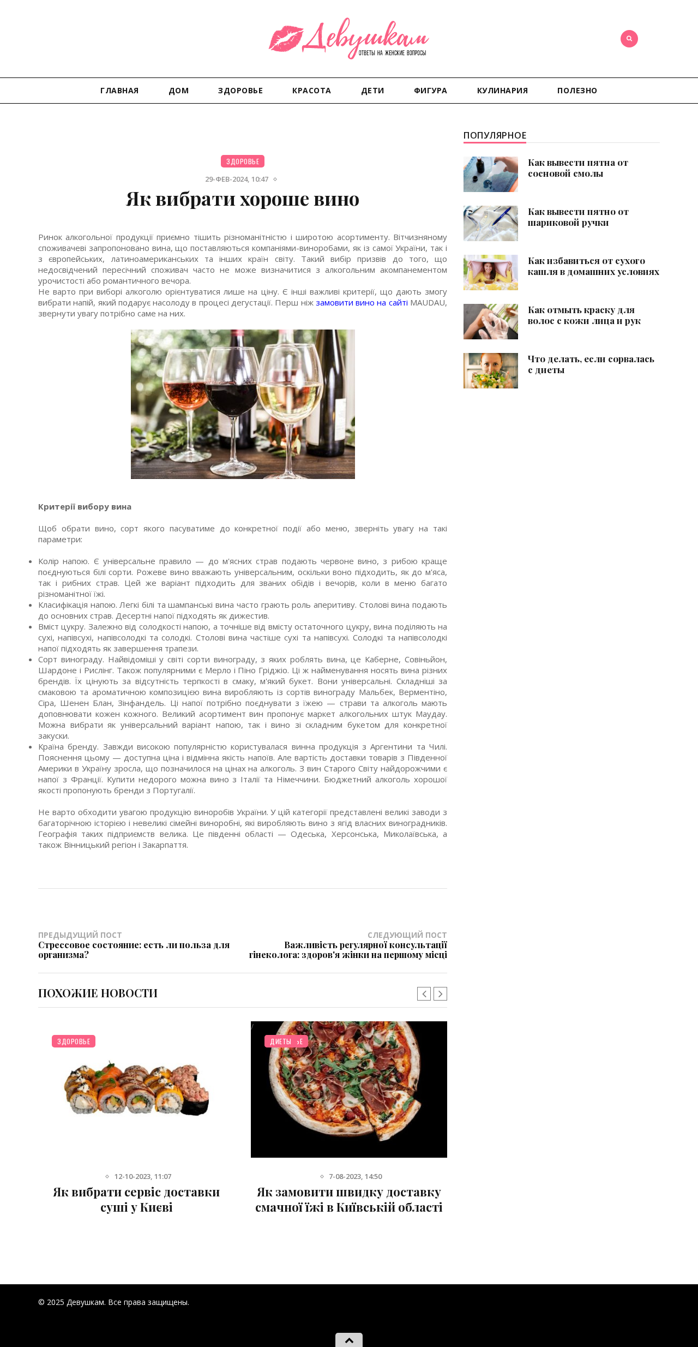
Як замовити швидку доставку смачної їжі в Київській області (349, 1199)
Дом (179, 90)
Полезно (577, 90)
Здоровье (240, 90)
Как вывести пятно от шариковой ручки (578, 216)
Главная (119, 90)
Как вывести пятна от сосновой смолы (578, 167)
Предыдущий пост (134, 944)
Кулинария (502, 90)
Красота (312, 90)
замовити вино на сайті (362, 302)
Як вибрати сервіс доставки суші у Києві (136, 1199)
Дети (372, 90)
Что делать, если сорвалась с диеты (591, 363)
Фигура (431, 90)
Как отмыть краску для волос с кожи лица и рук (584, 314)
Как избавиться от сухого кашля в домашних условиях (593, 265)
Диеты (281, 1041)
